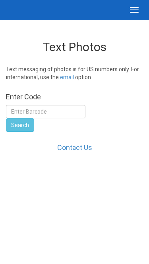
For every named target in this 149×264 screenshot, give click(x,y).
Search (20, 125)
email (67, 77)
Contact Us (74, 147)
